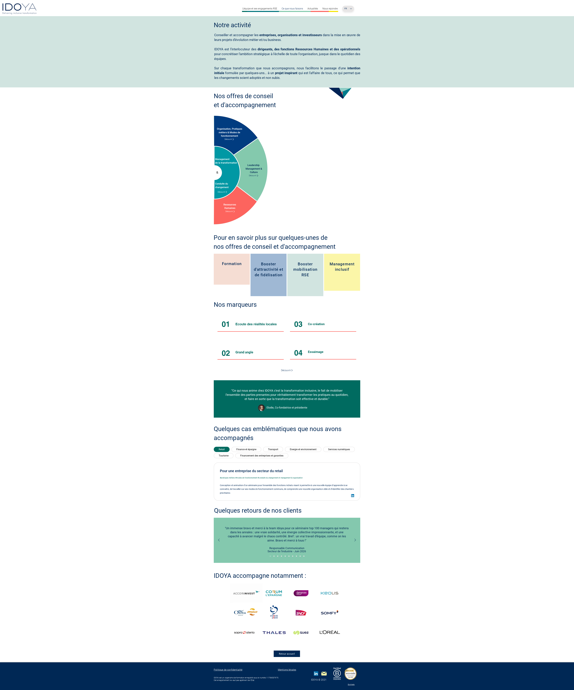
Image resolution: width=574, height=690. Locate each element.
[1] (270, 556)
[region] (232, 269)
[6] (292, 556)
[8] (300, 556)
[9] (303, 556)
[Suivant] (355, 540)
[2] (277, 556)
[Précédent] (218, 540)
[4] (285, 556)
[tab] (222, 449)
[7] (296, 556)
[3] (281, 556)
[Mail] (324, 673)
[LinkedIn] (352, 495)
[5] (288, 556)
